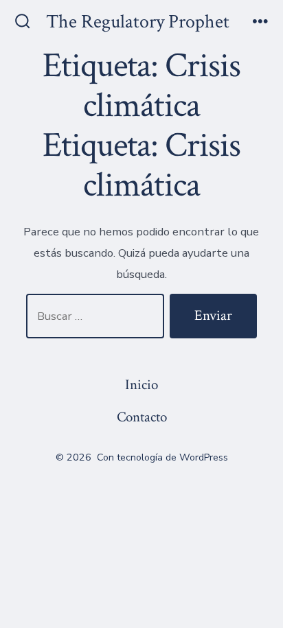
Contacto (142, 417)
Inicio (141, 384)
